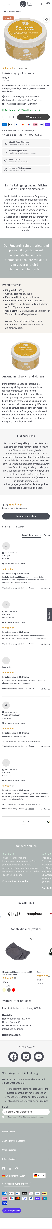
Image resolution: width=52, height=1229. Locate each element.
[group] (26, 505)
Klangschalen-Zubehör (12, 11)
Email (5, 1107)
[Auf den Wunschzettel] (46, 19)
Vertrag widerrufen (17, 1184)
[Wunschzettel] (9, 4)
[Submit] (45, 1112)
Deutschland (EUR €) (16, 1175)
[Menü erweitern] (4, 4)
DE (39, 1176)
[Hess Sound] (26, 4)
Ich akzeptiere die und (24, 1117)
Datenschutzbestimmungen (34, 1117)
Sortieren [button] (6, 527)
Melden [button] (31, 588)
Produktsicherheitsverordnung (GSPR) (21, 1008)
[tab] (31, 536)
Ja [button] (26, 588)
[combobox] (39, 1175)
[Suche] (42, 4)
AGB (19, 1117)
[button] (47, 4)
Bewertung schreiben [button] (26, 516)
